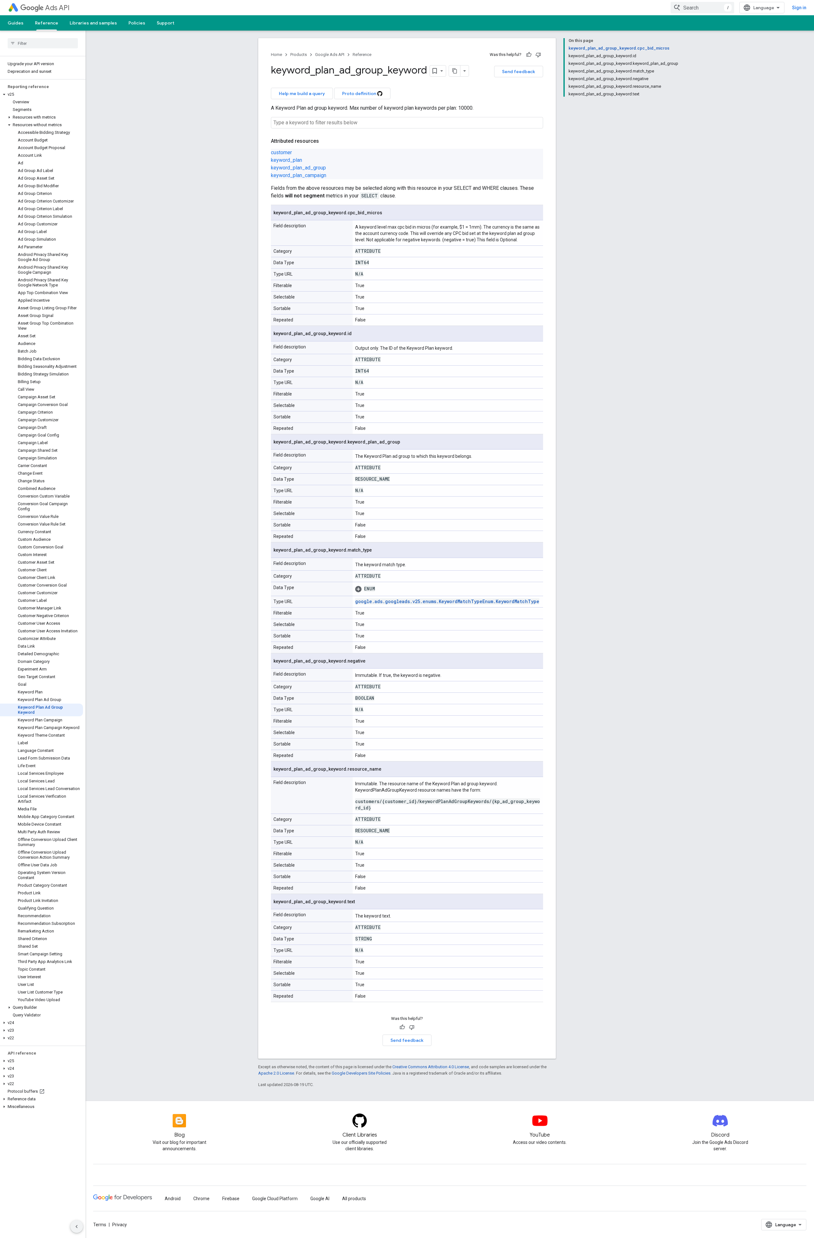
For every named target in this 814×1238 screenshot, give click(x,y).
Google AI (319, 1198)
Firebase (230, 1198)
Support (165, 23)
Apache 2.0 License (276, 1073)
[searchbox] (43, 43)
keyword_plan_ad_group (298, 168)
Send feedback (518, 71)
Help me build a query (302, 93)
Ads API (57, 7)
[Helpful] (529, 54)
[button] (41, 94)
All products (354, 1198)
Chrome (201, 1198)
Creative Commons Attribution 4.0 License (430, 1066)
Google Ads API (329, 54)
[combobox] (702, 7)
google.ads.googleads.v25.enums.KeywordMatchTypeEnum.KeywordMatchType (447, 601)
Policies (136, 23)
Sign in (799, 7)
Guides (16, 23)
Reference (46, 23)
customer (281, 152)
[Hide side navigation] (76, 1226)
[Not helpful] (538, 54)
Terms (99, 1224)
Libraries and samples (93, 23)
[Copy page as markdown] (454, 70)
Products (298, 54)
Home (276, 54)
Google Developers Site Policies (361, 1073)
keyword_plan (286, 160)
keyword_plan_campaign (298, 175)
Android (173, 1198)
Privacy (119, 1224)
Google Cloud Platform (275, 1198)
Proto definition (359, 93)
